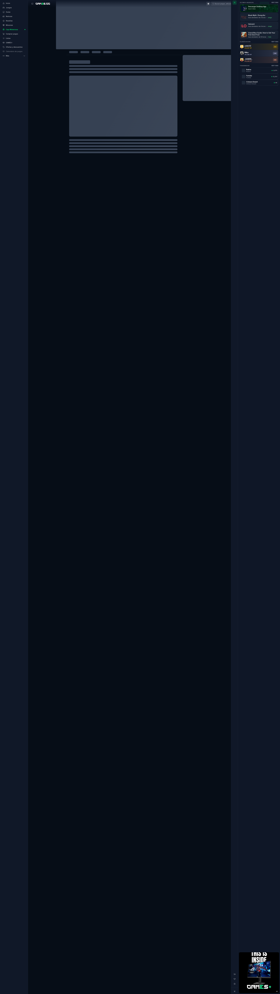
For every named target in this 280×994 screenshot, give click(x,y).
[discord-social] (67, 900)
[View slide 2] (74, 146)
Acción (56, 950)
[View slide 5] (124, 146)
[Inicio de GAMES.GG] (42, 4)
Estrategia (78, 950)
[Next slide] (210, 934)
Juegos (51, 33)
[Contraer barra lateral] (32, 3)
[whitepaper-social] (56, 900)
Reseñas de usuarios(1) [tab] (121, 48)
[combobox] (166, 4)
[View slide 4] (108, 146)
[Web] (207, 115)
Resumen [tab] (53, 48)
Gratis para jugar (202, 950)
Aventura (178, 950)
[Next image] (152, 109)
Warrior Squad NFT (85, 854)
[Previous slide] (48, 934)
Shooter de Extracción (128, 950)
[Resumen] (235, 3)
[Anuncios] (235, 974)
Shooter (61, 950)
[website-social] (50, 900)
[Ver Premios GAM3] (205, 39)
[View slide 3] (91, 146)
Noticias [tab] (78, 48)
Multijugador (86, 950)
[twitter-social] (61, 900)
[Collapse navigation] (235, 991)
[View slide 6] (141, 146)
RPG (137, 950)
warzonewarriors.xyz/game (111, 892)
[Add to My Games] (108, 40)
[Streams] (235, 984)
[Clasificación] (235, 979)
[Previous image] (53, 109)
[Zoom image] (102, 109)
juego (61, 850)
